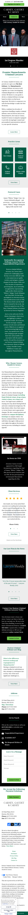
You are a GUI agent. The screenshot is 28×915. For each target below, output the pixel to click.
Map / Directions (7, 705)
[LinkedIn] (15, 824)
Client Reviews (14, 491)
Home (4, 16)
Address (14, 693)
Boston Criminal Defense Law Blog (14, 649)
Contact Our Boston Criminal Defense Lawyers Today (14, 609)
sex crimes (16, 399)
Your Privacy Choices (12, 875)
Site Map (14, 858)
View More (14, 182)
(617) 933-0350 (12, 707)
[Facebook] (9, 824)
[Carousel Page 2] (14, 66)
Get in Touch (14, 718)
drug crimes (21, 397)
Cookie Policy (7, 877)
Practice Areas (14, 141)
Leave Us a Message (14, 752)
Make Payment (14, 797)
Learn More (14, 132)
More (23, 16)
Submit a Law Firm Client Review (14, 540)
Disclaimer (14, 853)
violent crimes (7, 399)
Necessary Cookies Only (8, 911)
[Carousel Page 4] (19, 212)
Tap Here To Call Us (14, 4)
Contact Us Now (14, 638)
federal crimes (11, 397)
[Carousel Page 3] (17, 66)
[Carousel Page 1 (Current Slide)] (10, 66)
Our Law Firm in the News (14, 549)
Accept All (8, 907)
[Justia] (19, 824)
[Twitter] (12, 824)
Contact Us (14, 16)
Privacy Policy (14, 856)
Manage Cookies (17, 877)
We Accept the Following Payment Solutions (14, 790)
